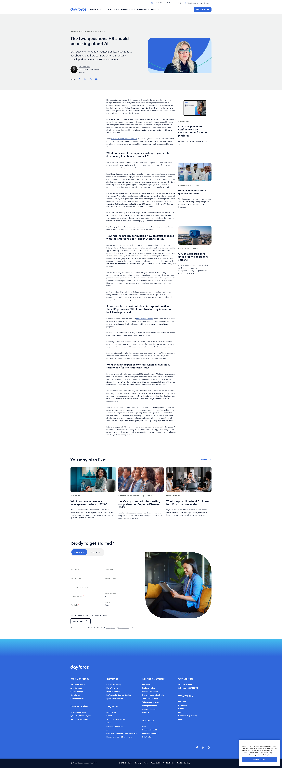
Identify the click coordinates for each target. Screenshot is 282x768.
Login (180, 3)
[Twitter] (91, 79)
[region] (259, 753)
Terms (146, 763)
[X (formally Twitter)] (209, 747)
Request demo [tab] (79, 552)
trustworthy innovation (144, 319)
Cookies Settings (259, 759)
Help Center (171, 3)
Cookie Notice (168, 763)
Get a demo (78, 621)
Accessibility (156, 763)
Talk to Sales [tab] (96, 552)
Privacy (138, 763)
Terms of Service (123, 628)
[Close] (277, 742)
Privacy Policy (89, 615)
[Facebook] (79, 79)
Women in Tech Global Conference (124, 139)
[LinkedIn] (85, 79)
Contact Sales (160, 3)
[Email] (96, 79)
